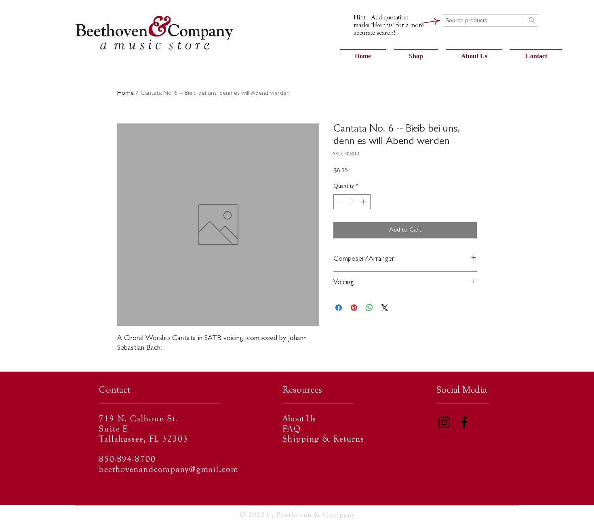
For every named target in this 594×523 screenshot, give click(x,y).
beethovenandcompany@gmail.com (169, 470)
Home (125, 93)
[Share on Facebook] (338, 308)
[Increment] (364, 202)
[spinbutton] (352, 202)
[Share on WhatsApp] (369, 308)
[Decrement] (340, 202)
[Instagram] (444, 422)
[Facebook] (464, 422)
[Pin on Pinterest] (354, 308)
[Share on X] (385, 308)
